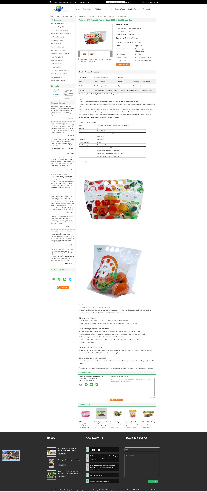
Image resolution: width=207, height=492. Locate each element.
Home (77, 9)
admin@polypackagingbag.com (62, 2)
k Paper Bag (54, 67)
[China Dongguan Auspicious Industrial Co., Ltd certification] (56, 94)
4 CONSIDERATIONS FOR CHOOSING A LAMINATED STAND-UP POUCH (67, 449)
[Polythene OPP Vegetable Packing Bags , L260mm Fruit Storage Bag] (95, 37)
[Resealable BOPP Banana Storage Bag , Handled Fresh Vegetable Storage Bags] (132, 413)
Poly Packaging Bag (57, 23)
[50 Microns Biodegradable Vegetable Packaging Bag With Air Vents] (85, 413)
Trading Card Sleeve (57, 47)
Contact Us (147, 9)
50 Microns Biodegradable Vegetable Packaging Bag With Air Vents (84, 424)
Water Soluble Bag (56, 60)
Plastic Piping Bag (56, 57)
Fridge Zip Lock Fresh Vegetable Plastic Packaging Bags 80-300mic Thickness (100, 424)
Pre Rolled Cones (56, 37)
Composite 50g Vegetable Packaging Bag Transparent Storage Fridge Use (116, 424)
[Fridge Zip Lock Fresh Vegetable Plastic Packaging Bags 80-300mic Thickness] (101, 413)
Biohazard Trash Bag (57, 77)
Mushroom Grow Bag (57, 80)
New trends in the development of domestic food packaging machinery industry (69, 472)
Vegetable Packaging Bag (69, 16)
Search (127, 2)
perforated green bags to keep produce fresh (95, 368)
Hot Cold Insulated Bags (58, 30)
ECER (154, 490)
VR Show (98, 9)
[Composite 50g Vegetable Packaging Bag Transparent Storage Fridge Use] (117, 413)
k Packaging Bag (56, 27)
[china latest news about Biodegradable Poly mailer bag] (51, 463)
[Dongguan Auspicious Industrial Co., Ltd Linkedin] (93, 449)
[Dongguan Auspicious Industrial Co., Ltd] (61, 8)
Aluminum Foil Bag (56, 50)
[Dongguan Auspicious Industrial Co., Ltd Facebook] (99, 449)
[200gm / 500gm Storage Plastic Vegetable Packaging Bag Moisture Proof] (148, 413)
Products (86, 9)
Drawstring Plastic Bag (57, 73)
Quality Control (134, 9)
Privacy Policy (55, 490)
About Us (108, 9)
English (154, 2)
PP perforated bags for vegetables (119, 368)
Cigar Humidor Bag (56, 40)
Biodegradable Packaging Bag (60, 33)
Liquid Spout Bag (56, 63)
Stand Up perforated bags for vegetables (141, 368)
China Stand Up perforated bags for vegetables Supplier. (76, 490)
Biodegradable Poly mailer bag (69, 460)
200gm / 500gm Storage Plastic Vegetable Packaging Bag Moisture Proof (148, 424)
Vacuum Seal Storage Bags (59, 70)
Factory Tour (120, 9)
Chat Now (122, 64)
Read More (62, 453)
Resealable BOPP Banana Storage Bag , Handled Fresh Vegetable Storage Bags (132, 425)
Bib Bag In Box (55, 43)
